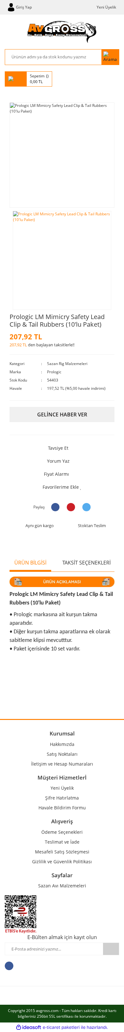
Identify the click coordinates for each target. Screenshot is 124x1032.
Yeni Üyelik (106, 7)
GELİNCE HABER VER (62, 414)
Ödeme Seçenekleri (62, 832)
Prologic (54, 372)
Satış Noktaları (62, 754)
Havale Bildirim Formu (62, 808)
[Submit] (111, 949)
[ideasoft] (28, 1027)
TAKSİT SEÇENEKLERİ (86, 562)
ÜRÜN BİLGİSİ (30, 562)
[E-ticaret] (61, 1027)
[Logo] (62, 32)
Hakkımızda (62, 744)
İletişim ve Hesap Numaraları (62, 764)
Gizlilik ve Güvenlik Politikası (62, 862)
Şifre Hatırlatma (62, 798)
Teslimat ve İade (62, 842)
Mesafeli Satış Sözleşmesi (62, 852)
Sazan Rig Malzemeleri (67, 363)
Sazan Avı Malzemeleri (62, 886)
